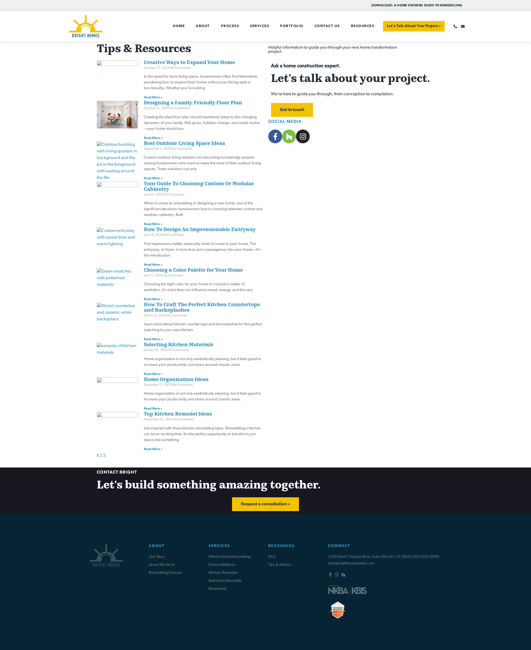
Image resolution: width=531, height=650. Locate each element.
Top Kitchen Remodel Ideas (178, 414)
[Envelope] (463, 26)
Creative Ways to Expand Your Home (189, 62)
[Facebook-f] (330, 574)
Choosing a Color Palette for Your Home (193, 270)
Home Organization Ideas (176, 379)
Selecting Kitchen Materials (178, 345)
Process (230, 26)
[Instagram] (337, 574)
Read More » (153, 97)
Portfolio (291, 26)
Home (179, 26)
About (203, 26)
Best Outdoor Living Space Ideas (184, 143)
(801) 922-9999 (426, 557)
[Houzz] (343, 574)
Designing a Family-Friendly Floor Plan (193, 103)
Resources (362, 26)
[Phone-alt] (455, 26)
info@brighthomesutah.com (351, 563)
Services (259, 26)
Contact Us (327, 26)
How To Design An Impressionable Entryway (200, 230)
